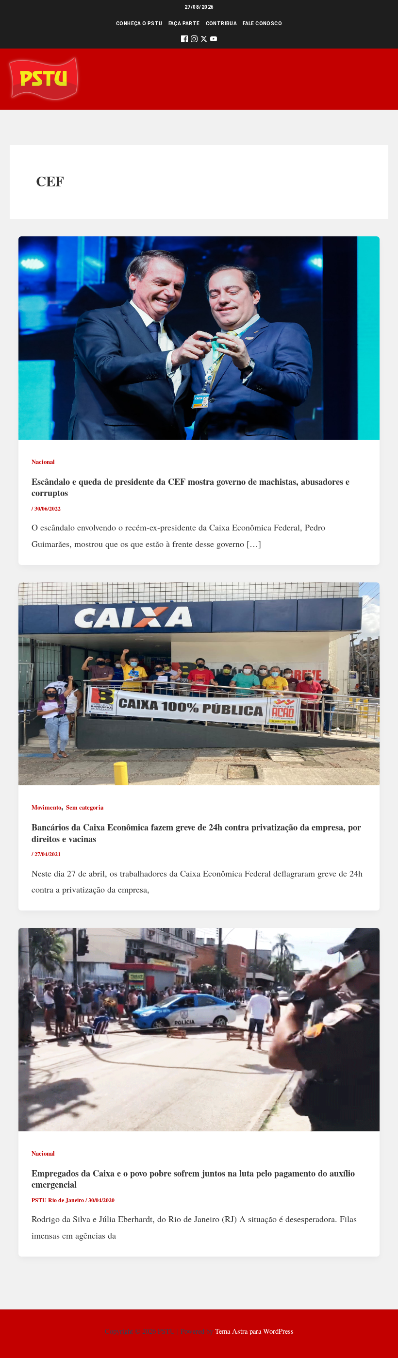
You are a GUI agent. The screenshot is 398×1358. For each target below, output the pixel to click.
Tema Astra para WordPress (254, 1331)
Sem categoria (84, 807)
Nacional (43, 461)
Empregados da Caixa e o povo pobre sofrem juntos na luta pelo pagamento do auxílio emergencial (193, 1179)
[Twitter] (203, 40)
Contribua (221, 23)
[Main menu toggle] (376, 78)
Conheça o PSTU (139, 23)
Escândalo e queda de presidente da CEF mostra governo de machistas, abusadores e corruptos (190, 487)
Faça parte (184, 23)
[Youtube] (213, 40)
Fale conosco (262, 23)
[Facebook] (184, 40)
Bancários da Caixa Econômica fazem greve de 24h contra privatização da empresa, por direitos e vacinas (196, 833)
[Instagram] (194, 40)
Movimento (46, 807)
